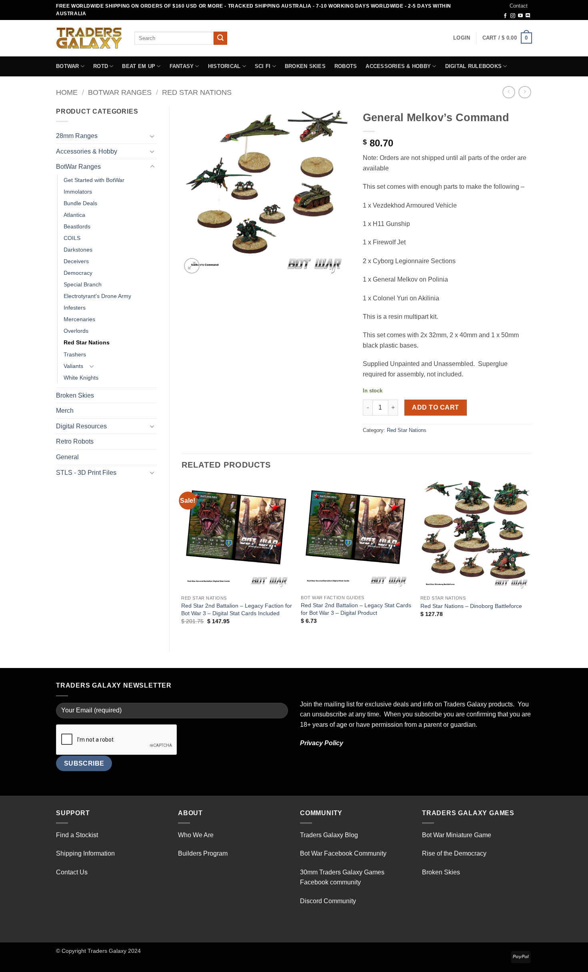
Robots (345, 66)
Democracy (78, 273)
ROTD (100, 66)
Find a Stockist (77, 835)
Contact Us (72, 872)
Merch (65, 410)
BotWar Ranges (120, 92)
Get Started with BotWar (94, 180)
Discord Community (328, 901)
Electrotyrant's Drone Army (97, 296)
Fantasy (182, 66)
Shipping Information (85, 853)
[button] (461, 38)
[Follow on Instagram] (512, 16)
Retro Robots (75, 441)
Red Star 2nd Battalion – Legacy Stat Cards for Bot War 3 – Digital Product (356, 609)
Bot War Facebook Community (343, 853)
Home (67, 92)
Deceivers (76, 261)
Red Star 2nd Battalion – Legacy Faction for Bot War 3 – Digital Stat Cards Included (236, 609)
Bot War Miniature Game (456, 835)
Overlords (76, 331)
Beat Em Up (138, 66)
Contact (519, 6)
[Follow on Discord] (528, 16)
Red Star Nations (197, 92)
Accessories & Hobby (398, 66)
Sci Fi (263, 66)
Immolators (78, 191)
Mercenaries (79, 319)
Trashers (75, 354)
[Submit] (220, 38)
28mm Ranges (77, 135)
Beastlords (77, 226)
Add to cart (435, 407)
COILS (72, 238)
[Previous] (182, 559)
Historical (224, 66)
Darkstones (78, 249)
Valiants (73, 366)
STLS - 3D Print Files (86, 472)
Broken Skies (305, 66)
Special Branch (83, 284)
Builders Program (203, 853)
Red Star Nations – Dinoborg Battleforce (471, 606)
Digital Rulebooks (473, 66)
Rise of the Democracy (454, 853)
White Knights (81, 377)
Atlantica (74, 215)
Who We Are (196, 835)
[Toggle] (152, 136)
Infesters (75, 307)
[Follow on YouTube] (520, 16)
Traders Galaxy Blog (329, 835)
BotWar (67, 66)
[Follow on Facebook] (505, 16)
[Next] (532, 559)
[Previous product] (524, 92)
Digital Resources (81, 426)
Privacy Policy (321, 743)
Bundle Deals (80, 203)
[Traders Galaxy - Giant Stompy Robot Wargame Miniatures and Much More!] (89, 38)
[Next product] (508, 92)
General (67, 457)
